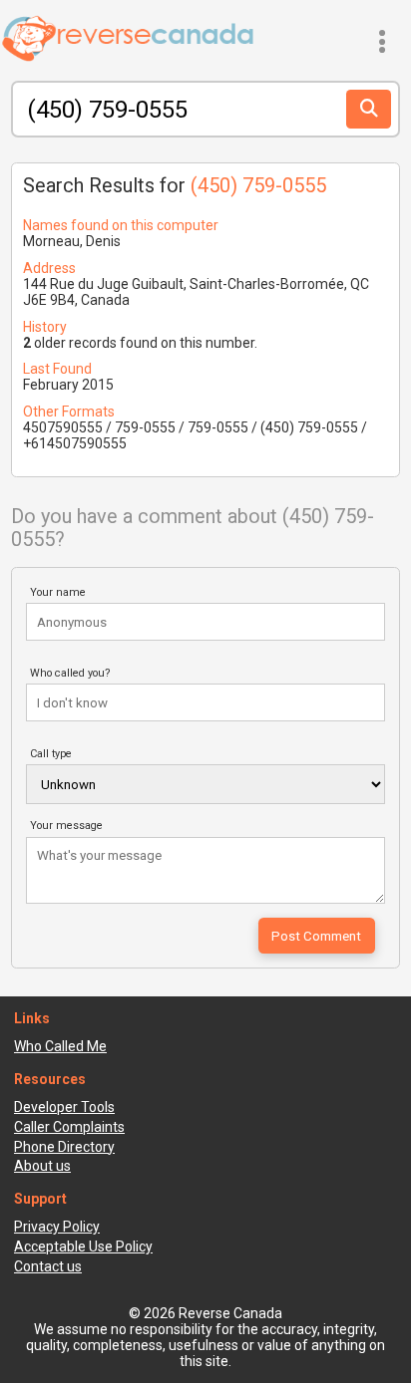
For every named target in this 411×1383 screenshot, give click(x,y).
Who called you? (70, 673)
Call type (51, 753)
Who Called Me (60, 1046)
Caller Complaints (69, 1127)
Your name (58, 592)
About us (42, 1166)
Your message (66, 825)
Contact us (48, 1266)
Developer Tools (64, 1107)
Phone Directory (64, 1147)
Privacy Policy (57, 1227)
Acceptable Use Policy (83, 1246)
